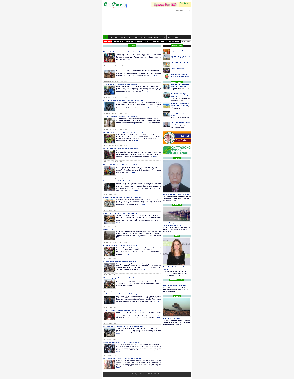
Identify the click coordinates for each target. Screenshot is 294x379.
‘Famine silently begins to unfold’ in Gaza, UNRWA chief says (122, 310)
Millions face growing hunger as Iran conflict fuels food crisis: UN (123, 100)
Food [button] (110, 37)
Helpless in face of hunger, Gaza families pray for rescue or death (123, 326)
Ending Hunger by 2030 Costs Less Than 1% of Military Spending (123, 132)
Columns (176, 158)
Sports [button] (150, 37)
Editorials (177, 205)
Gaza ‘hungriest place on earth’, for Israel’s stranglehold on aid (122, 342)
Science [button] (163, 37)
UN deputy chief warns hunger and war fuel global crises (120, 149)
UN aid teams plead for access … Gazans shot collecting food (122, 358)
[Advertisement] (147, 23)
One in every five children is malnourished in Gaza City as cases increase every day (129, 294)
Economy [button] (142, 37)
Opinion (177, 296)
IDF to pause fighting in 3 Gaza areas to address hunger (120, 278)
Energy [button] (156, 37)
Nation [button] (129, 37)
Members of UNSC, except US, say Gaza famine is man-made (122, 197)
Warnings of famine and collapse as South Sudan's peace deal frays (124, 52)
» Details (129, 59)
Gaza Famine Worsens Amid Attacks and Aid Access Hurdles (122, 245)
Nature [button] (123, 37)
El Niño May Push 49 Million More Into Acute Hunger (119, 68)
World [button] (136, 37)
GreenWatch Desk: (109, 65)
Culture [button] (176, 37)
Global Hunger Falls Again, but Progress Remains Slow (120, 84)
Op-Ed (177, 236)
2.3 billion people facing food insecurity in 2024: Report (120, 262)
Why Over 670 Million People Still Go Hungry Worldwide (120, 165)
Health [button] (116, 37)
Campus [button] (170, 37)
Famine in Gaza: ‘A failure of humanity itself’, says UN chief (121, 213)
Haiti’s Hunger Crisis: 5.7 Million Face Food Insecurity (119, 181)
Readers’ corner (177, 280)
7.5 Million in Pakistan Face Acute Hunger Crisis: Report (120, 116)
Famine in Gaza (108, 229)
